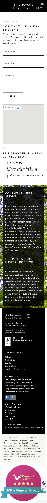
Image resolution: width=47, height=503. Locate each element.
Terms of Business (27, 454)
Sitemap (14, 454)
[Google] (13, 397)
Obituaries (9, 357)
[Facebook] (7, 397)
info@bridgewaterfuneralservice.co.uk (25, 176)
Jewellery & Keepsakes (15, 369)
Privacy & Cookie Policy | (15, 457)
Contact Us (10, 360)
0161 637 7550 (15, 163)
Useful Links (10, 366)
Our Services (10, 363)
